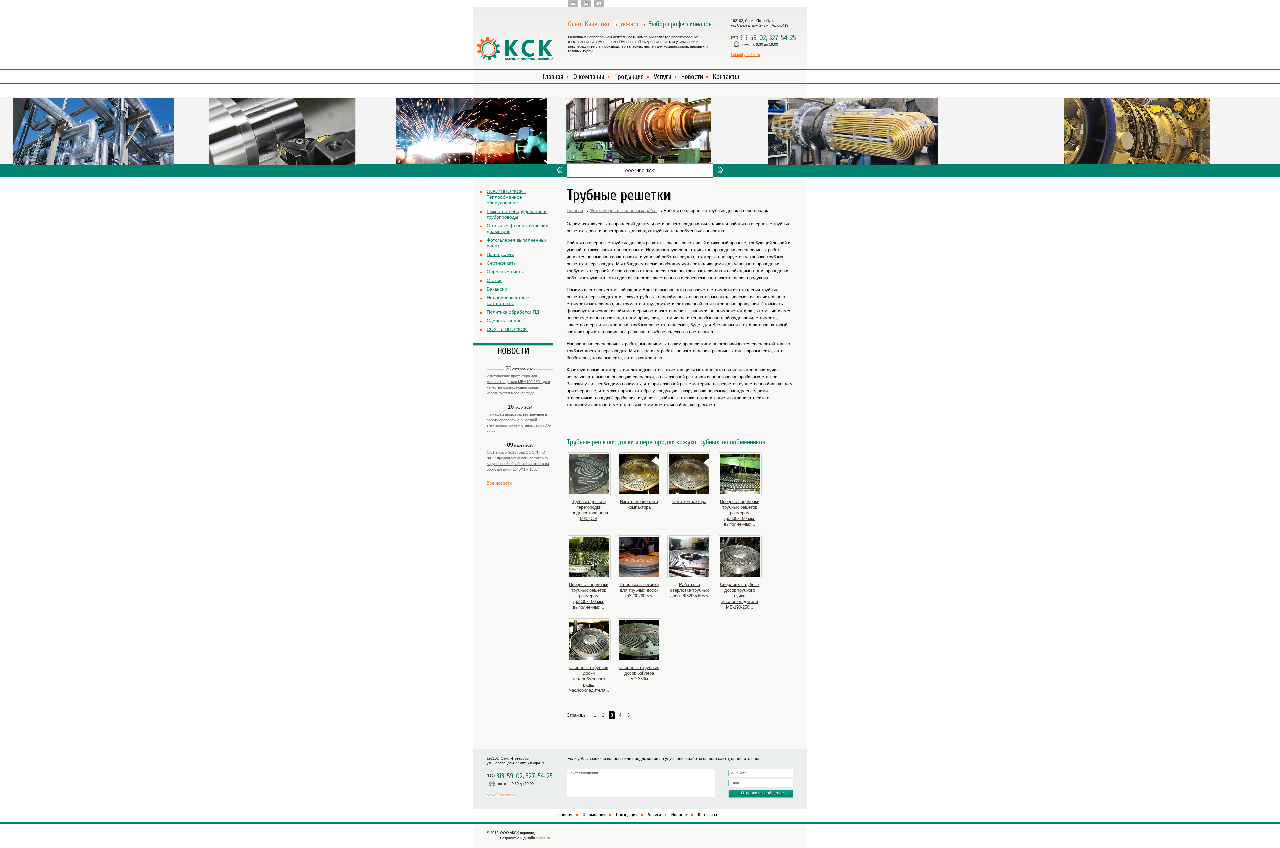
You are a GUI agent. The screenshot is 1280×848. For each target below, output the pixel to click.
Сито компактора (689, 501)
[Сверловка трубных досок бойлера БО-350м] (639, 640)
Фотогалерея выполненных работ (517, 242)
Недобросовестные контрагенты (508, 300)
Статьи (494, 280)
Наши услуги (500, 254)
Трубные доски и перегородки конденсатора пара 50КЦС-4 (589, 510)
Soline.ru (543, 838)
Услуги (662, 77)
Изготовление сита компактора (639, 504)
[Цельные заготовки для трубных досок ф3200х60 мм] (639, 557)
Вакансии (497, 289)
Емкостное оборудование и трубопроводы (517, 214)
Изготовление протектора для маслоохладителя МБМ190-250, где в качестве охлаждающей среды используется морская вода (518, 384)
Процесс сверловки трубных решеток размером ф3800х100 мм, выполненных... (739, 513)
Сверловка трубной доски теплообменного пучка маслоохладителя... (589, 679)
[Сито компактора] (689, 474)
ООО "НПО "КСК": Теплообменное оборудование (506, 197)
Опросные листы (505, 271)
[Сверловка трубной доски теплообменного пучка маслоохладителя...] (589, 640)
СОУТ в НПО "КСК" (507, 329)
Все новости (499, 483)
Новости (692, 77)
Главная (553, 77)
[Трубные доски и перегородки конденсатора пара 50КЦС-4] (589, 474)
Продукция (629, 77)
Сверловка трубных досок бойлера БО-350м (639, 673)
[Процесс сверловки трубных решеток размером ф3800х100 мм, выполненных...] (740, 474)
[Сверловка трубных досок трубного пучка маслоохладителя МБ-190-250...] (740, 557)
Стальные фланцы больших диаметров (517, 228)
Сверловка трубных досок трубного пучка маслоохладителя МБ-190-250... (740, 596)
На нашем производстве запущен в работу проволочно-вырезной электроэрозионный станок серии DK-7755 (519, 422)
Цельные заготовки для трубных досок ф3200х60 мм (639, 590)
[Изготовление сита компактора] (639, 474)
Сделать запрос (504, 320)
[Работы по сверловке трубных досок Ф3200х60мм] (689, 557)
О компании (588, 77)
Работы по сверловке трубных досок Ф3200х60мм (689, 590)
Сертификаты (502, 263)
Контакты (726, 77)
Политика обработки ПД (513, 312)
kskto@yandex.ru (745, 55)
